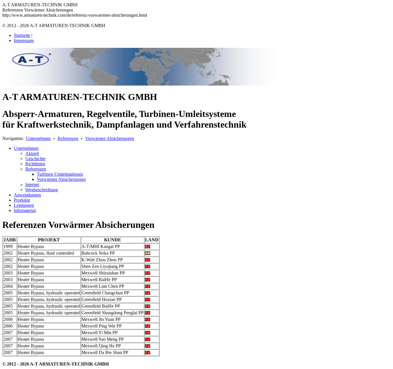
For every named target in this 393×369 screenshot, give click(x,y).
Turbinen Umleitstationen (60, 174)
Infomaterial (25, 210)
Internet (32, 184)
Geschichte (35, 158)
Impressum (24, 40)
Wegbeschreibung (41, 189)
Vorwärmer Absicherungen (109, 138)
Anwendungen (27, 194)
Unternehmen (38, 138)
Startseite (22, 35)
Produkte (22, 200)
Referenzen (68, 138)
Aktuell (32, 153)
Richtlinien (35, 163)
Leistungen (24, 205)
